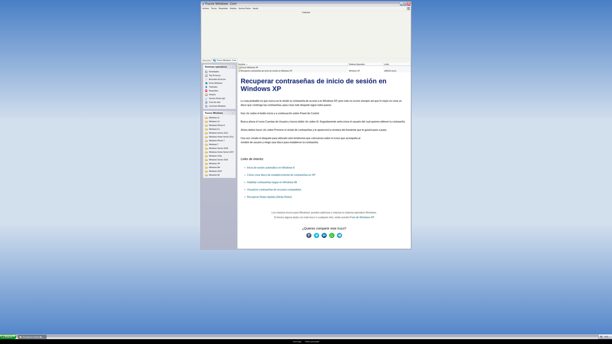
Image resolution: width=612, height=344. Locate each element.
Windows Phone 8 (217, 125)
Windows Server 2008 (218, 148)
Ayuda (255, 8)
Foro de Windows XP (362, 217)
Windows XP (214, 163)
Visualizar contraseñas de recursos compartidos (274, 189)
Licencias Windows (217, 106)
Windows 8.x (214, 129)
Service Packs (244, 8)
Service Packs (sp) (217, 98)
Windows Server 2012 (218, 133)
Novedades (214, 72)
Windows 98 (214, 175)
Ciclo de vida (214, 102)
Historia (233, 8)
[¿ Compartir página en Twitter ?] (316, 235)
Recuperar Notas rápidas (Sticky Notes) (269, 197)
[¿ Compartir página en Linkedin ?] (324, 235)
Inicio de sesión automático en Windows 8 (271, 167)
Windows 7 (214, 144)
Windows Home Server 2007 (221, 152)
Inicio (8, 336)
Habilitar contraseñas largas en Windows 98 (272, 182)
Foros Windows (215, 83)
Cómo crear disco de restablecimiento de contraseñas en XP (281, 175)
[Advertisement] (306, 35)
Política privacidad (312, 342)
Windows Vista (215, 156)
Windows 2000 (215, 171)
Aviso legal (297, 342)
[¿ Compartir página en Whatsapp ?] (331, 235)
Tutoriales (213, 87)
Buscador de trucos (217, 79)
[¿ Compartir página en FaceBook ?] (308, 235)
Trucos (214, 8)
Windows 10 (214, 121)
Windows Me (214, 167)
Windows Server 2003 (218, 160)
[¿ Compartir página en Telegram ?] (339, 235)
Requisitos (223, 8)
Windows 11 (214, 118)
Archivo (205, 8)
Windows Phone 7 (217, 141)
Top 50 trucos (215, 75)
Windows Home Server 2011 (221, 137)
